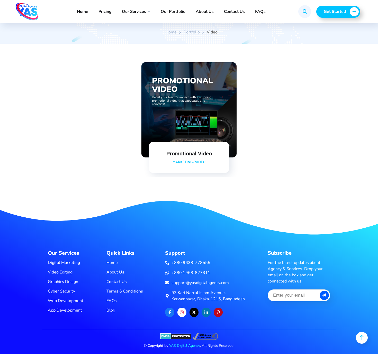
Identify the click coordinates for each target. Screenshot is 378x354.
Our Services (134, 11)
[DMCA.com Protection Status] (175, 336)
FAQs (260, 11)
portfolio (192, 32)
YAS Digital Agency (184, 345)
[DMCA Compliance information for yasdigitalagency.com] (205, 336)
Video (200, 162)
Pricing (105, 11)
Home (82, 11)
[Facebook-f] (169, 312)
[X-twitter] (194, 312)
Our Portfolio (173, 11)
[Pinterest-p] (218, 312)
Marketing (183, 162)
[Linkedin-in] (206, 312)
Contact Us (234, 11)
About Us (205, 11)
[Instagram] (181, 312)
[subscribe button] (324, 295)
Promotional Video (189, 153)
